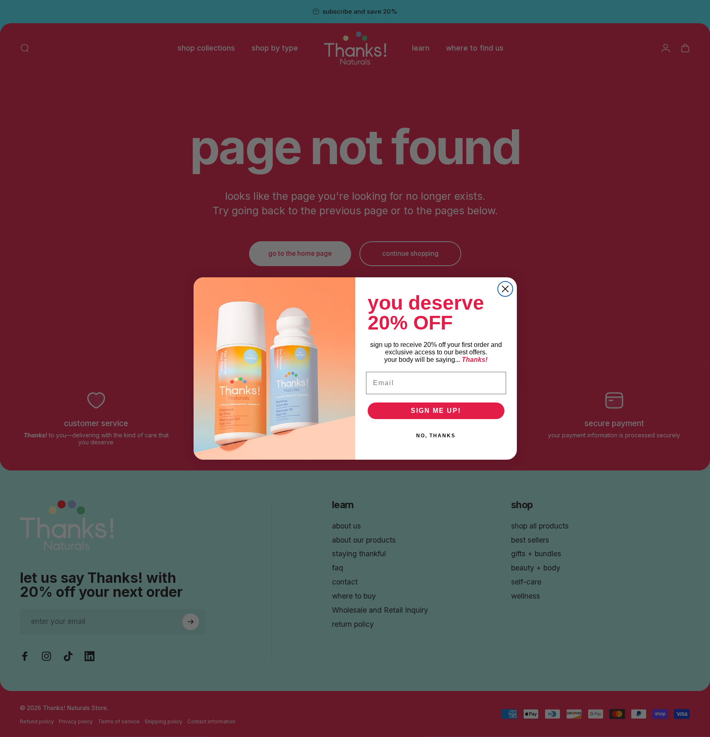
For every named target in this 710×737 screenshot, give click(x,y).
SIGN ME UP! (436, 410)
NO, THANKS (436, 436)
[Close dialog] (505, 288)
